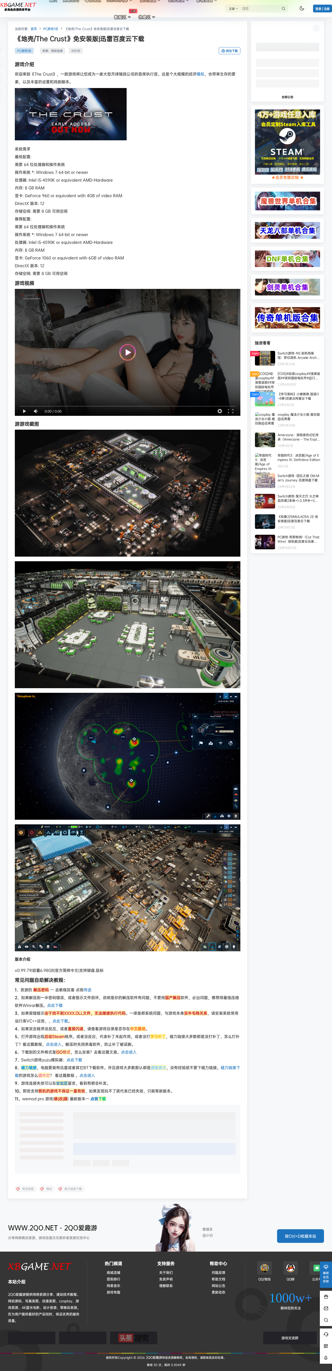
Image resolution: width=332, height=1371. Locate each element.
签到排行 (113, 1279)
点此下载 (55, 1005)
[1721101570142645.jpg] (127, 756)
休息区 (145, 17)
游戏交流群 (289, 1337)
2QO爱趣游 (153, 1357)
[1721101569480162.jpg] (127, 624)
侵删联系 (166, 1285)
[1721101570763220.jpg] (127, 887)
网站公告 (218, 1285)
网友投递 (57, 51)
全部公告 (287, 97)
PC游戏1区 (50, 29)
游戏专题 (113, 1292)
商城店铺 (113, 1272)
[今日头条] (133, 1338)
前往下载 (232, 51)
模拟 (200, 74)
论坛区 (62, 1083)
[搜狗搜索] (82, 1338)
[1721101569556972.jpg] (127, 493)
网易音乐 (113, 1285)
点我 (98, 1098)
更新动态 (218, 1292)
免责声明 (166, 1279)
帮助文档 (218, 1279)
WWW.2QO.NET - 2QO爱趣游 (52, 1227)
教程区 (125, 14)
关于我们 (166, 1272)
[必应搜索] (31, 1338)
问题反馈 (218, 1272)
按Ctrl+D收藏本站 (300, 1236)
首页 (34, 29)
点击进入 (53, 1044)
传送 (87, 989)
